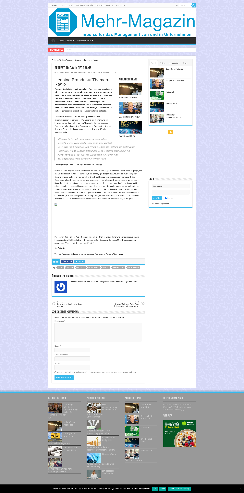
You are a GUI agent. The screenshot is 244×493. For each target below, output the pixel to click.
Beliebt (162, 63)
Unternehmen (133, 268)
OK (155, 488)
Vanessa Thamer (63, 72)
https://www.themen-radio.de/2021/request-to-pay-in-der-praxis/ (108, 199)
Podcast (106, 268)
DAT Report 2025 (127, 136)
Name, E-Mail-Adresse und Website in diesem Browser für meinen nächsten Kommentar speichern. (97, 372)
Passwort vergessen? (160, 204)
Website (58, 363)
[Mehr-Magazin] (122, 22)
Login (71, 5)
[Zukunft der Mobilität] (55, 426)
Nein (163, 488)
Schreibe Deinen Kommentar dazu (103, 72)
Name (58, 346)
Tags (185, 63)
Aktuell (153, 63)
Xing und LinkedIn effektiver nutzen (69, 304)
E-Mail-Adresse (61, 355)
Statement (69, 50)
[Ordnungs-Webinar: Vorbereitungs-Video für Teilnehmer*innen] (55, 408)
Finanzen (81, 268)
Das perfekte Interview (129, 117)
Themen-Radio (118, 268)
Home (64, 5)
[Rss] (177, 5)
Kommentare (174, 63)
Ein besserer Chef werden (108, 472)
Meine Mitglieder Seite (84, 5)
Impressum (120, 5)
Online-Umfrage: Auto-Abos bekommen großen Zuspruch (126, 304)
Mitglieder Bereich (84, 41)
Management (93, 268)
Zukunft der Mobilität (128, 97)
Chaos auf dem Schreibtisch (71, 449)
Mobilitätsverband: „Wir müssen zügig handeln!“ (98, 432)
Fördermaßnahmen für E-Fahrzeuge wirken (60, 470)
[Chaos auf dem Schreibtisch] (55, 451)
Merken (170, 198)
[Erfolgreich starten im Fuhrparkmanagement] (55, 437)
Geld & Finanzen (66, 60)
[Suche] (194, 5)
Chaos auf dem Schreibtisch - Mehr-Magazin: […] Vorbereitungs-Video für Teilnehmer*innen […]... (177, 407)
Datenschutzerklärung (104, 5)
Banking (70, 268)
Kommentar (60, 321)
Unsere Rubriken (65, 41)
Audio (60, 268)
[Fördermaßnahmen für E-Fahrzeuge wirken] (55, 462)
